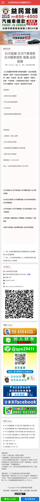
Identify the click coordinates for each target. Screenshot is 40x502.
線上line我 (11, 499)
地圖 (28, 274)
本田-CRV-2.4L (10, 441)
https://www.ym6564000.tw (14, 286)
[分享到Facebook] (20, 402)
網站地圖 (34, 490)
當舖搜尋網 (14, 490)
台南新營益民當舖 (30, 65)
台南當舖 (27, 490)
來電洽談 (31, 499)
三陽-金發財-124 (10, 444)
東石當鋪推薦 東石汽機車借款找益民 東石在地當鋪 (22, 428)
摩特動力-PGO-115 (11, 447)
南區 (20, 490)
